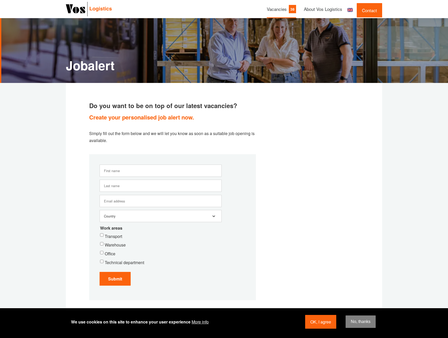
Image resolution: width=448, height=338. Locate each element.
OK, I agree (320, 322)
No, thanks (360, 322)
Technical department (124, 262)
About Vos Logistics (323, 9)
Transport (113, 236)
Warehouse (115, 245)
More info (200, 322)
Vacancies (277, 9)
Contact (369, 10)
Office (110, 254)
